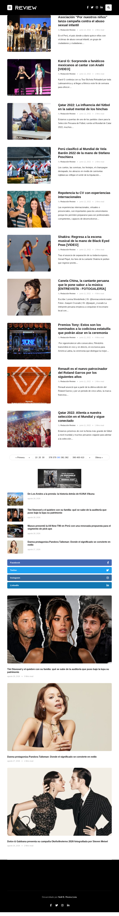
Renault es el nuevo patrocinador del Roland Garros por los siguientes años (82, 373)
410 (82, 457)
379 (54, 457)
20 (40, 457)
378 (50, 457)
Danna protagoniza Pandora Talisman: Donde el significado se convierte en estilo (52, 757)
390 (74, 457)
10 (36, 457)
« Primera (20, 457)
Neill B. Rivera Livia (67, 897)
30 (43, 457)
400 (78, 457)
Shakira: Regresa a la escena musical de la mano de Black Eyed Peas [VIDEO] (83, 241)
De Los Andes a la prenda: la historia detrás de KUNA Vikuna (61, 494)
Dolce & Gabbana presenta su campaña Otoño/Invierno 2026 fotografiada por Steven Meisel (57, 841)
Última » (99, 457)
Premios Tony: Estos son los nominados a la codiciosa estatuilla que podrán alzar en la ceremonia (84, 329)
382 (66, 457)
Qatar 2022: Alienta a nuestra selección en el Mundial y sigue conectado (81, 417)
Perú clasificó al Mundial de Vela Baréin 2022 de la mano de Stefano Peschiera (84, 153)
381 (62, 457)
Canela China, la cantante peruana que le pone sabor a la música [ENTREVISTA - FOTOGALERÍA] (83, 285)
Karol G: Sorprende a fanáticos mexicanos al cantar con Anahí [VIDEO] (81, 65)
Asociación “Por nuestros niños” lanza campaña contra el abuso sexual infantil (82, 21)
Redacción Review (68, 30)
